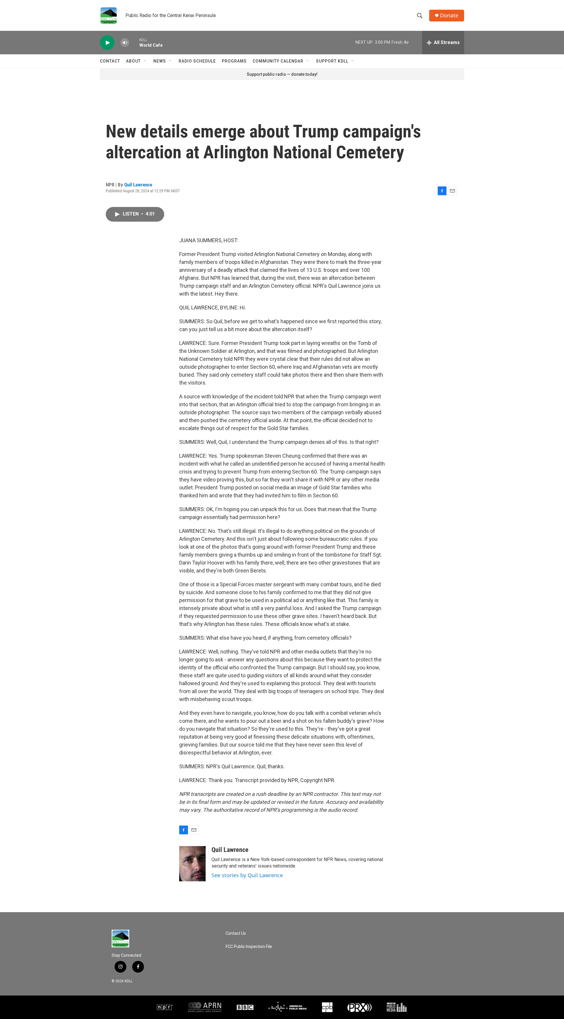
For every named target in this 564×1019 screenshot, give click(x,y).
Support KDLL (332, 61)
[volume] (125, 42)
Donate (449, 15)
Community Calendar (278, 61)
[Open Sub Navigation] (145, 61)
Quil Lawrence (138, 185)
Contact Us (236, 933)
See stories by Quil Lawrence (247, 875)
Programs (234, 61)
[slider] (134, 42)
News (159, 61)
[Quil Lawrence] (192, 863)
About (133, 61)
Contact (110, 61)
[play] (107, 42)
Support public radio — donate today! (282, 74)
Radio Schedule (197, 61)
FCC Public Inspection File (249, 946)
